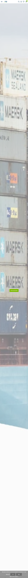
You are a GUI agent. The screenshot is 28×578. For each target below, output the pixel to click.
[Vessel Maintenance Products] (7, 2)
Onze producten (14, 290)
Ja (12, 574)
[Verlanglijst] (23, 2)
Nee (19, 574)
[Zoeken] (19, 1)
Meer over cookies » (14, 576)
